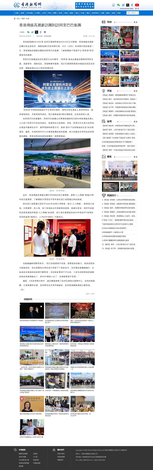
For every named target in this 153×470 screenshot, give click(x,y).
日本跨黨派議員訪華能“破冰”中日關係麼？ (117, 142)
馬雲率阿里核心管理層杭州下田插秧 (31, 320)
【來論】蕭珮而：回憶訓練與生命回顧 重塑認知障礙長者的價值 (125, 111)
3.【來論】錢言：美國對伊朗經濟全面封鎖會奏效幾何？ (122, 208)
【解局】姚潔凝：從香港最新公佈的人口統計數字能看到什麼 (124, 134)
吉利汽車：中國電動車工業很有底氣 (56, 390)
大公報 (35, 457)
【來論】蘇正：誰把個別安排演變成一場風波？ (119, 99)
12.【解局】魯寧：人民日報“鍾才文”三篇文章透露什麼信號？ (124, 244)
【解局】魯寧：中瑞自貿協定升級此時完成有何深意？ (122, 150)
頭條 (17, 13)
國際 (55, 13)
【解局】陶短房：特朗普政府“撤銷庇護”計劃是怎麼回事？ (123, 126)
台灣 (44, 13)
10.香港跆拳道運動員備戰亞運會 (114, 236)
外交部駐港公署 (24, 460)
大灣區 (37, 13)
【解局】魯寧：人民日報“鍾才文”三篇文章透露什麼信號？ (123, 130)
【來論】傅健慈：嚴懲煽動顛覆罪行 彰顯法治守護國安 (122, 95)
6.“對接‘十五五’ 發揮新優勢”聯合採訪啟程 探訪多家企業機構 (125, 220)
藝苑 (108, 13)
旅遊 (113, 13)
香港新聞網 (61, 457)
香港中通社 (61, 453)
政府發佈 (95, 13)
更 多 (135, 22)
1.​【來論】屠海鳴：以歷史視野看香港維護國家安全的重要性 (124, 200)
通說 (88, 13)
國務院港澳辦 (23, 453)
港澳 (22, 13)
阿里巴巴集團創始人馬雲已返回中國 (31, 437)
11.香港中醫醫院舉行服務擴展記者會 (115, 240)
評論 (82, 13)
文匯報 (35, 453)
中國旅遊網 (36, 463)
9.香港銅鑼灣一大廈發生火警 (112, 232)
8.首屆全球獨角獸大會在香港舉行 (114, 228)
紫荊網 (21, 466)
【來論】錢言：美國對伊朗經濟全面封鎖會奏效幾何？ (122, 115)
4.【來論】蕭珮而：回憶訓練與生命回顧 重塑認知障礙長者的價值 (126, 212)
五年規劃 (29, 13)
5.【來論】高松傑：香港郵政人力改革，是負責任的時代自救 (124, 216)
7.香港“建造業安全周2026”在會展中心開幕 (117, 224)
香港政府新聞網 (24, 463)
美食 (119, 13)
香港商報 (36, 460)
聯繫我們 (60, 460)
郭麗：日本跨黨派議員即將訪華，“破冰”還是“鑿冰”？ (121, 146)
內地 (49, 13)
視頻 (66, 13)
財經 (60, 13)
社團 (102, 13)
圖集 (71, 13)
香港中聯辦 (22, 457)
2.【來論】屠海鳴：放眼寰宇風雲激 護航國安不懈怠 (121, 204)
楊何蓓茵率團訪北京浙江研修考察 (31, 414)
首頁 (18, 18)
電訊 (77, 13)
